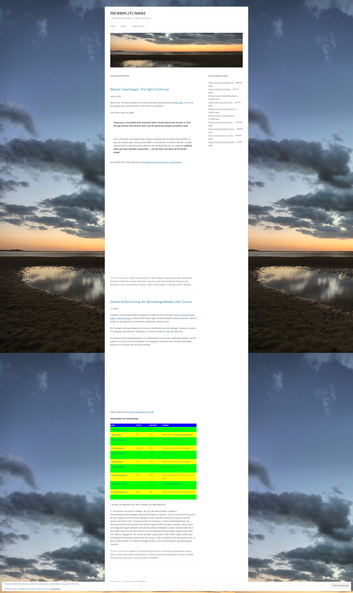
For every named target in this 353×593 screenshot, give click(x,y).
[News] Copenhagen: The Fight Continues (139, 89)
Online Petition (133, 284)
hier (168, 331)
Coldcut (167, 278)
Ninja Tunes (161, 281)
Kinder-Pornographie (125, 554)
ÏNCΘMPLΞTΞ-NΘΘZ (127, 13)
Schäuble (189, 554)
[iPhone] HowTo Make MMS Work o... (223, 96)
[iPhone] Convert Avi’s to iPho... (221, 135)
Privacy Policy (139, 26)
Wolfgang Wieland (119, 453)
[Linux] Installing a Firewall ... (219, 89)
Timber (150, 284)
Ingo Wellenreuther (119, 483)
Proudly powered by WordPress (135, 581)
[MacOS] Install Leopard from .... (221, 122)
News (133, 278)
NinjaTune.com (182, 281)
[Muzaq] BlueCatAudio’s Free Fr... (221, 129)
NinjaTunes (115, 284)
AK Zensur (149, 551)
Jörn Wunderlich (118, 448)
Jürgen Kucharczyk (120, 492)
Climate (160, 278)
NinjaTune (171, 281)
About (123, 26)
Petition (143, 284)
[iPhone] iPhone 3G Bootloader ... (221, 115)
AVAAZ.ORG (178, 102)
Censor (157, 551)
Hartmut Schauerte (119, 429)
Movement (141, 281)
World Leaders (159, 284)
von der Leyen (116, 557)
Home (112, 26)
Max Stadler (116, 434)
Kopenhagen (124, 281)
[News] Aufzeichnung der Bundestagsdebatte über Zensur (151, 302)
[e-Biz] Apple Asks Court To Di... (220, 102)
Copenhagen (176, 278)
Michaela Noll (117, 461)
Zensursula (127, 557)
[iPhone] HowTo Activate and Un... (222, 109)
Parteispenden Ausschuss (172, 483)
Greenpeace (187, 278)
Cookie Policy (55, 589)
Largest (133, 281)
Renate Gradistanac (119, 475)
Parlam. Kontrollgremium (182, 434)
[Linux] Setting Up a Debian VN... (221, 82)
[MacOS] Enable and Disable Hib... (222, 142)
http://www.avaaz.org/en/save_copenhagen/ (161, 162)
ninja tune (151, 281)
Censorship (165, 551)
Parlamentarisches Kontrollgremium (163, 554)
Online (123, 284)
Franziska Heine (177, 551)
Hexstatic (114, 281)
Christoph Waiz (118, 466)
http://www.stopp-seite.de (142, 412)
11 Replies (114, 308)
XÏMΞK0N (187, 284)
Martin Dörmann (118, 439)
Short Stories (141, 278)
